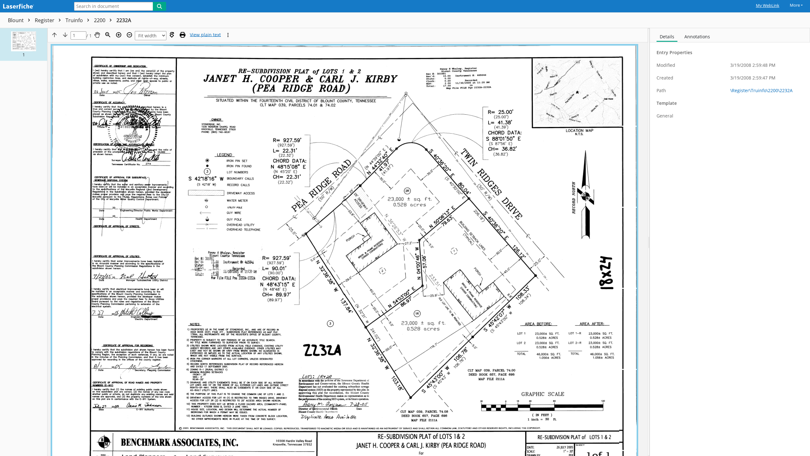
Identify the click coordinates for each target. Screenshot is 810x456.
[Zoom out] (129, 34)
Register (45, 20)
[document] (730, 242)
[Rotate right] (171, 34)
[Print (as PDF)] (182, 34)
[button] (23, 44)
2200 (100, 20)
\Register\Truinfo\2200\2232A (761, 90)
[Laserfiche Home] (33, 7)
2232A (123, 20)
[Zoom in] (118, 34)
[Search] (159, 6)
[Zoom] (108, 34)
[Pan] (97, 34)
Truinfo (74, 20)
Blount (16, 20)
